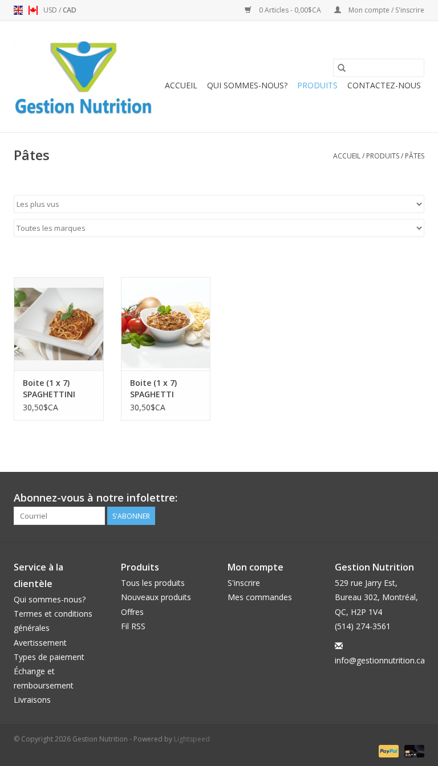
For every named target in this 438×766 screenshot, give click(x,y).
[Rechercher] (341, 68)
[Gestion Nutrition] (83, 76)
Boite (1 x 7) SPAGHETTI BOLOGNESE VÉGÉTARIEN (154, 388)
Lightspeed (192, 739)
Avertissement (40, 642)
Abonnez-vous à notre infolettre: (95, 498)
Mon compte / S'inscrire (385, 10)
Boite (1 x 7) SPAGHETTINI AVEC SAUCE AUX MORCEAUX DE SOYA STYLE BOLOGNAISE (55, 388)
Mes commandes (260, 597)
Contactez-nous (384, 85)
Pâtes (414, 156)
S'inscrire (244, 582)
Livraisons (32, 699)
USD (51, 10)
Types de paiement (49, 656)
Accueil (181, 85)
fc (33, 10)
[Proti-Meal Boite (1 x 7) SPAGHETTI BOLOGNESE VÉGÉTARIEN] (166, 324)
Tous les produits (153, 582)
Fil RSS (133, 626)
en (18, 10)
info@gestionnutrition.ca (380, 660)
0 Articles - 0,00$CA (290, 10)
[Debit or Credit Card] (412, 750)
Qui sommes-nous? (247, 85)
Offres (132, 611)
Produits (317, 85)
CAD (69, 10)
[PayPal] (387, 750)
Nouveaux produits (156, 597)
